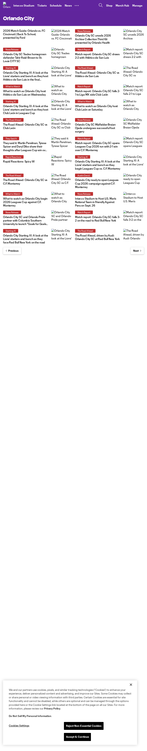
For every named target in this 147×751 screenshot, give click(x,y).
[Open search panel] (100, 5)
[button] (76, 5)
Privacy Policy (52, 708)
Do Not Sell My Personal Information (30, 716)
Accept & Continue (77, 736)
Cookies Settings (19, 725)
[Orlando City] (6, 5)
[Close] (131, 684)
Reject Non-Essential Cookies (83, 725)
